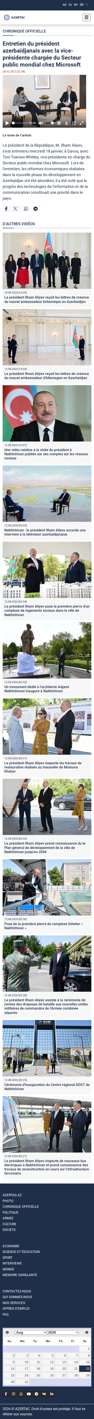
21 (76, 1368)
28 (76, 1375)
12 (52, 1362)
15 (88, 1362)
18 (38, 1368)
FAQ (6, 1314)
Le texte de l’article (17, 135)
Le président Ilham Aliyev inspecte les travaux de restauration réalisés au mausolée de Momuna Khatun (43, 767)
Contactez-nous (17, 1291)
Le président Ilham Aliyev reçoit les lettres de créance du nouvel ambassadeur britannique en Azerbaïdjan (46, 299)
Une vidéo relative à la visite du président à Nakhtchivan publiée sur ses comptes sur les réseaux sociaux (46, 454)
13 (64, 1362)
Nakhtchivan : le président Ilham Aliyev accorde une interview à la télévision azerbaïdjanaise (45, 532)
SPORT (7, 1258)
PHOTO (8, 1201)
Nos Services (14, 1303)
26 (52, 1375)
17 (26, 1368)
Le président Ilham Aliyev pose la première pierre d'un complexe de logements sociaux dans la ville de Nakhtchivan (47, 610)
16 (12, 1368)
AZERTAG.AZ (12, 1195)
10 (26, 1362)
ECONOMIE (11, 1246)
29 (88, 1375)
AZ (64, 4)
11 (38, 1362)
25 (38, 1375)
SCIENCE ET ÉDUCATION (21, 1252)
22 (88, 1368)
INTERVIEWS (12, 1263)
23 (12, 1375)
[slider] (19, 123)
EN (76, 4)
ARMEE (8, 1218)
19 (52, 1368)
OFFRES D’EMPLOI (16, 1309)
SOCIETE (9, 1230)
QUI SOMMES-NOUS (17, 1297)
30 (12, 1382)
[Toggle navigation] (85, 17)
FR (87, 4)
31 (26, 1382)
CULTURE (9, 1224)
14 (76, 1362)
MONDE (8, 1269)
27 (64, 1375)
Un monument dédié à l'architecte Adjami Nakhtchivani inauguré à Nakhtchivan (36, 689)
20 (64, 1368)
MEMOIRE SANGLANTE (20, 1275)
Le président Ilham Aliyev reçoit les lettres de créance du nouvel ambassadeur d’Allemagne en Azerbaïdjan (46, 376)
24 (26, 1375)
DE (82, 4)
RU (70, 4)
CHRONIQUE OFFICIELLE (24, 31)
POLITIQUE (11, 1213)
